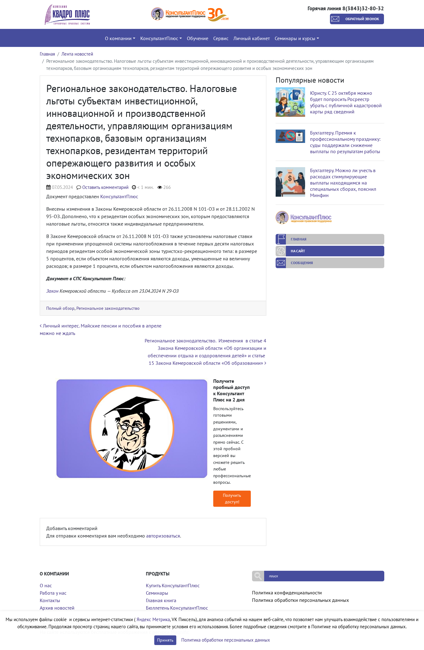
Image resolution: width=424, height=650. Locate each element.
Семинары (157, 593)
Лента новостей (77, 54)
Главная (47, 54)
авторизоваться (163, 536)
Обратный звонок (362, 18)
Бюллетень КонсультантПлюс (177, 608)
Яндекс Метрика (153, 619)
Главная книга (161, 600)
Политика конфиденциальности (287, 592)
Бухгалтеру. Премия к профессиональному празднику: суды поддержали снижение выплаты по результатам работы (345, 142)
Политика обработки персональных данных (300, 600)
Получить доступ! (232, 498)
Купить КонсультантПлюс (173, 585)
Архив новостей (57, 608)
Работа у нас (53, 593)
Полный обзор (60, 308)
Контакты (50, 600)
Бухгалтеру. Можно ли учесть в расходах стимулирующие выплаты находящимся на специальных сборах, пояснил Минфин (343, 182)
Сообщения (302, 262)
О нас (46, 585)
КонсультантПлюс (119, 196)
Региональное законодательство (108, 308)
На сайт (298, 251)
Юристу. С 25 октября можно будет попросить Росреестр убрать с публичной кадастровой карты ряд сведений (346, 102)
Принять (165, 640)
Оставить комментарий (105, 187)
